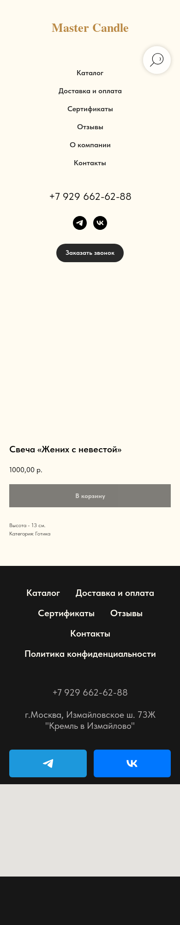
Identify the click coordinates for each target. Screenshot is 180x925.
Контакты (90, 162)
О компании (90, 144)
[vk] (100, 223)
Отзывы (90, 126)
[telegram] (80, 223)
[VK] (132, 763)
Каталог (90, 72)
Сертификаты (90, 108)
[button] (90, 253)
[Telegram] (48, 763)
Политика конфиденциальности (90, 653)
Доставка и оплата (90, 90)
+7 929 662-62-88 (90, 196)
